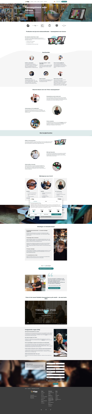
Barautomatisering (50, 402)
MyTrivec (42, 399)
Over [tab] (56, 201)
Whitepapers (57, 395)
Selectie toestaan (46, 214)
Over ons (42, 395)
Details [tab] (46, 201)
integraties (61, 122)
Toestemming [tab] (35, 201)
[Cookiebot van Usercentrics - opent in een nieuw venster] (58, 199)
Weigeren (35, 214)
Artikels (57, 396)
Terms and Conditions (44, 396)
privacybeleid (59, 380)
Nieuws (57, 392)
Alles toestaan (56, 214)
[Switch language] (55, 1)
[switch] (42, 211)
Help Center (43, 392)
